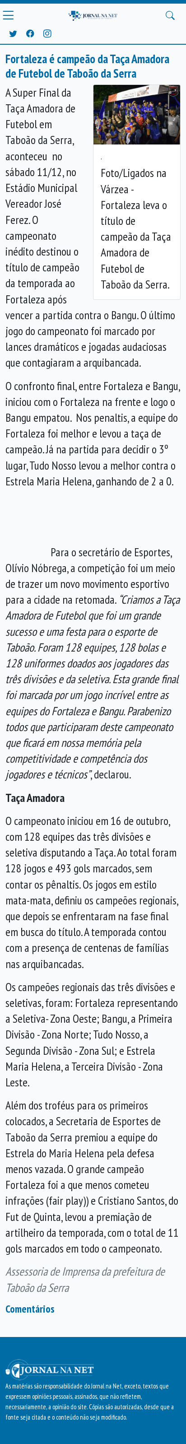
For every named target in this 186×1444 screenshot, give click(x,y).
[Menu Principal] (8, 15)
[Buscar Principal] (170, 15)
